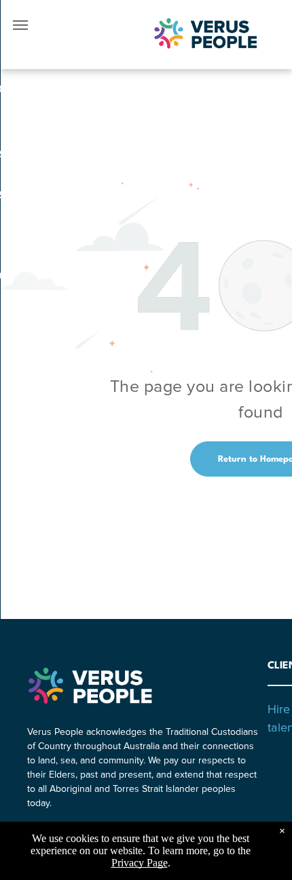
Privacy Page (139, 862)
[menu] (20, 25)
